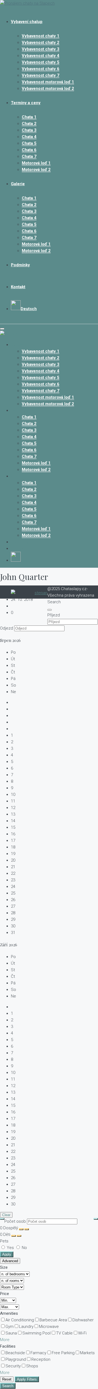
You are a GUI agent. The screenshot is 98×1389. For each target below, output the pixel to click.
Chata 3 (29, 130)
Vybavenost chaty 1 (40, 35)
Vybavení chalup (26, 21)
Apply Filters (27, 1379)
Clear (6, 1215)
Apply (6, 1254)
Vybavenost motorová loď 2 (48, 88)
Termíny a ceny (26, 102)
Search (7, 1386)
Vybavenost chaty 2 (40, 42)
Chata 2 (29, 123)
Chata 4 (29, 136)
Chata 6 (29, 149)
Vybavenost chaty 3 (40, 49)
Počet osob (15, 1221)
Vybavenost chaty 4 (40, 55)
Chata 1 (29, 117)
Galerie (18, 183)
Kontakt (18, 286)
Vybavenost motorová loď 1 (48, 81)
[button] (5, 1339)
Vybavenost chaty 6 (40, 68)
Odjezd (6, 628)
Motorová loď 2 (36, 169)
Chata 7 (29, 156)
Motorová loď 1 (36, 163)
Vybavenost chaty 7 (40, 75)
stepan (41, 592)
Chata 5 (29, 143)
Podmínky (20, 264)
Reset (6, 1379)
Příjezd (53, 615)
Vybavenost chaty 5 (40, 62)
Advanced (10, 1261)
